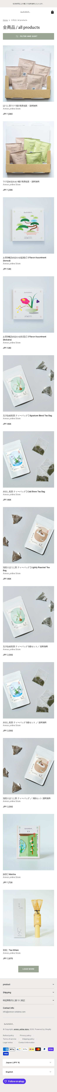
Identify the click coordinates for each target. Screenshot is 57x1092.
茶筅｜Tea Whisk (11, 950)
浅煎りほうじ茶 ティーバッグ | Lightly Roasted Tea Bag (26, 569)
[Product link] (28, 80)
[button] (51, 12)
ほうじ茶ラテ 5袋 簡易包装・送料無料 (20, 105)
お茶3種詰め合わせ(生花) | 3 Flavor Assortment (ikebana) (24, 338)
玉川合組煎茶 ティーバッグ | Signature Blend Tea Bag (27, 415)
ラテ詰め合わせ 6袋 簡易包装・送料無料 (21, 181)
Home (5, 20)
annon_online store (21, 1029)
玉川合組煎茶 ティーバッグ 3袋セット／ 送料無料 (25, 646)
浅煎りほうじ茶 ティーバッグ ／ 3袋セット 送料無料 (26, 798)
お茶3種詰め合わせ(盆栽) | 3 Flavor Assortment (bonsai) (24, 259)
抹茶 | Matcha (9, 874)
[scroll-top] (51, 1085)
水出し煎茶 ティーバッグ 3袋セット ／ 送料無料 (24, 722)
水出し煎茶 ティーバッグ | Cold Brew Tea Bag (24, 491)
